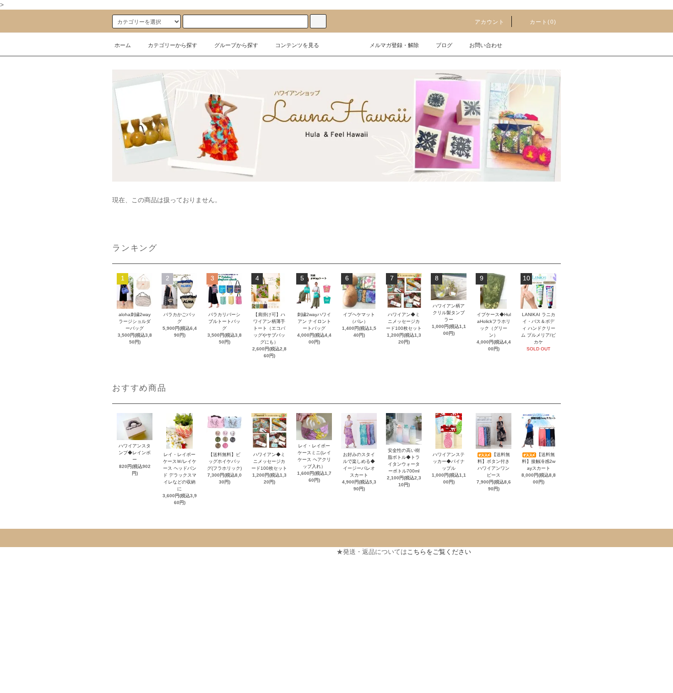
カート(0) (543, 22)
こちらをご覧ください (439, 551)
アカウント (490, 22)
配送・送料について (36, 584)
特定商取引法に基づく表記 (45, 617)
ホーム (122, 45)
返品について (26, 601)
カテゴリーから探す (172, 45)
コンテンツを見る (297, 45)
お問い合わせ (485, 45)
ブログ (444, 45)
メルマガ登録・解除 (394, 45)
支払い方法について (36, 568)
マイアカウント (197, 551)
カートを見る (194, 568)
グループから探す (236, 45)
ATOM (34, 683)
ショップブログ (29, 667)
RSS (13, 683)
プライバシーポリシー (39, 634)
